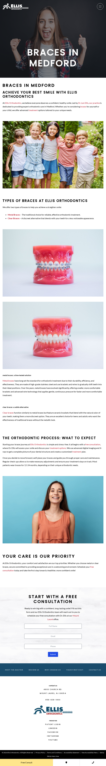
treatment (33, 110)
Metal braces (8, 380)
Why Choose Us (53, 670)
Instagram (53, 736)
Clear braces (8, 412)
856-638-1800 (53, 700)
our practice (94, 103)
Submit (53, 654)
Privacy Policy (40, 753)
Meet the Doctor (14, 670)
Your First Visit (74, 670)
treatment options (58, 448)
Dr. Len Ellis (83, 103)
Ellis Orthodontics (13, 103)
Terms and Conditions (54, 753)
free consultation (92, 444)
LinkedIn (53, 728)
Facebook (53, 732)
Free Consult (26, 762)
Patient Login (53, 724)
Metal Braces (14, 214)
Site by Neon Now (53, 756)
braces (83, 106)
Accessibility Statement (71, 753)
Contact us (95, 670)
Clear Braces (14, 218)
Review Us (34, 670)
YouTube (53, 740)
